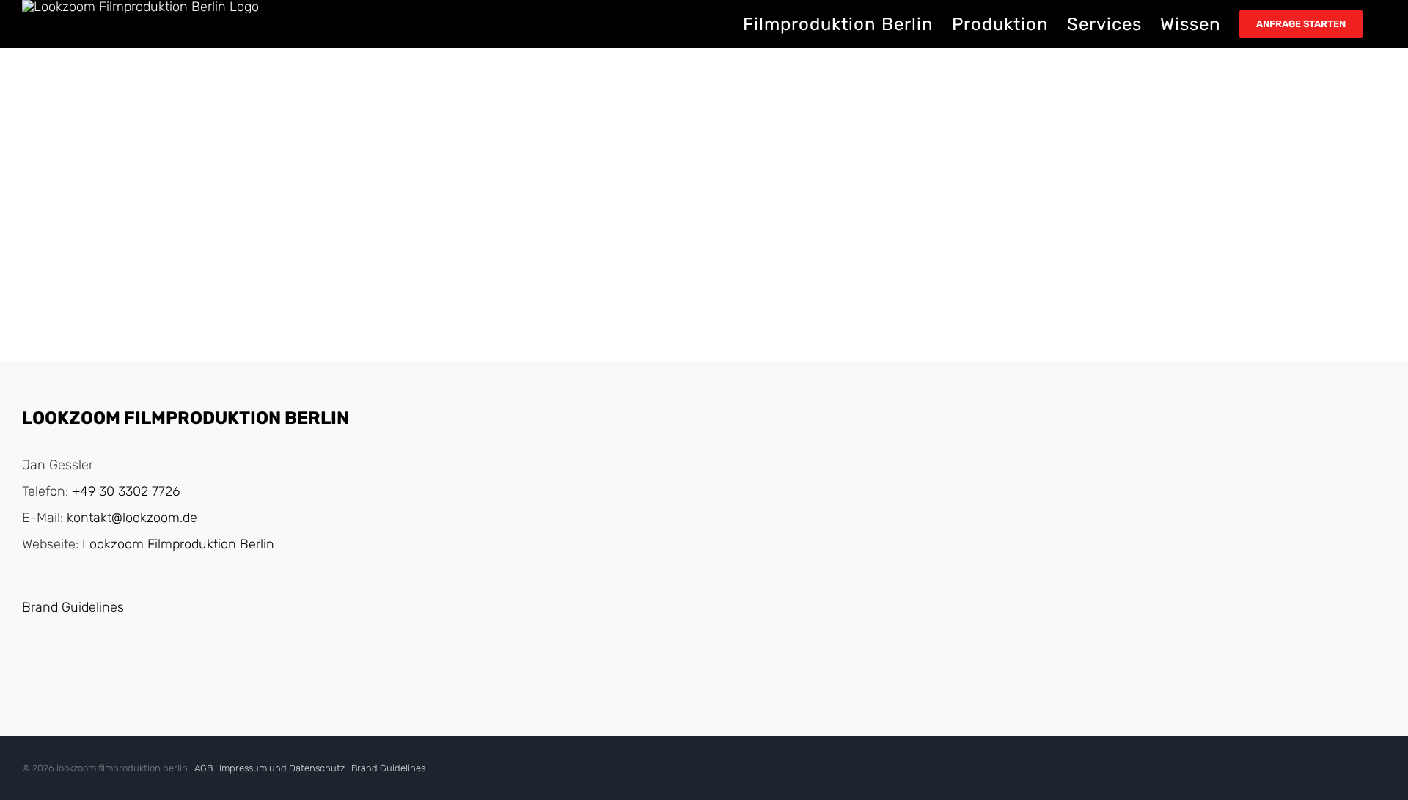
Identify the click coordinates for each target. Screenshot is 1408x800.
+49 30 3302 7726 (126, 491)
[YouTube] (30, 668)
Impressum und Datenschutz (282, 768)
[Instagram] (59, 668)
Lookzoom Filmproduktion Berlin (178, 544)
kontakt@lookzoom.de (132, 518)
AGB (203, 768)
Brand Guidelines (73, 607)
